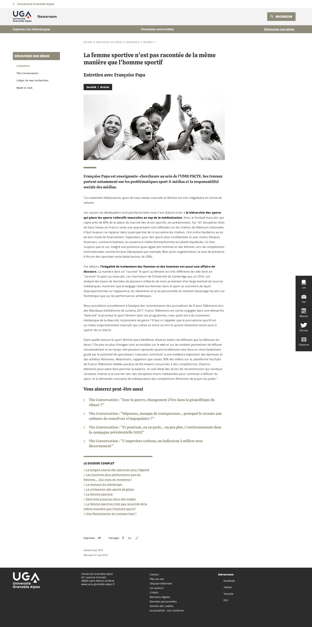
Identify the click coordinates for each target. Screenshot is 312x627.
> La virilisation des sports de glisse (109, 489)
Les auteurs (157, 588)
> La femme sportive (98, 494)
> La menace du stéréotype (103, 484)
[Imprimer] (99, 538)
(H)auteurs (23, 65)
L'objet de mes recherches (32, 80)
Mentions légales (160, 597)
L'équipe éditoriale (161, 583)
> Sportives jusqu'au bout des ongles (110, 499)
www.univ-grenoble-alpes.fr (98, 584)
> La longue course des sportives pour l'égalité (116, 470)
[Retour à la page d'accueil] (22, 16)
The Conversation (27, 73)
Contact (154, 574)
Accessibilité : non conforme (167, 610)
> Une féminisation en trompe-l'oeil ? (110, 514)
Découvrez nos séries (32, 56)
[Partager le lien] (137, 538)
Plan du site (157, 579)
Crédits (154, 592)
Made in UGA (24, 87)
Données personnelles (163, 601)
